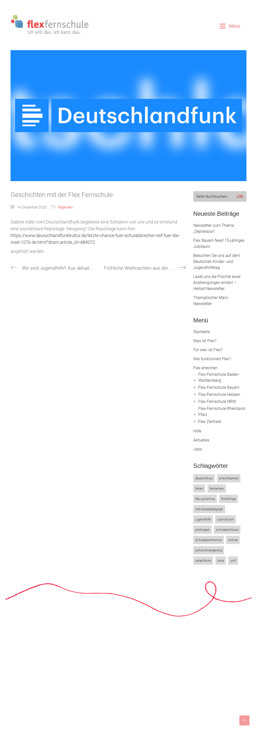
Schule (233, 540)
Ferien (199, 488)
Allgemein (65, 207)
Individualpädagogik (209, 509)
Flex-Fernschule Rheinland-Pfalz (222, 411)
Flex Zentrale (209, 421)
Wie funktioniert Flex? (212, 358)
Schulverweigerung (208, 550)
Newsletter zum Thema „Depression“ (213, 228)
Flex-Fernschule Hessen (219, 394)
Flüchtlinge (228, 499)
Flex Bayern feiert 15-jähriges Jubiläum (218, 243)
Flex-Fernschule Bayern (218, 387)
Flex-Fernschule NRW (217, 401)
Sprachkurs (203, 560)
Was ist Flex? (204, 340)
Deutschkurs (204, 478)
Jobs (197, 449)
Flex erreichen (205, 367)
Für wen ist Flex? (208, 349)
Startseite (201, 331)
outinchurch (225, 519)
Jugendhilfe (203, 519)
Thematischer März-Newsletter (211, 300)
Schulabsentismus (208, 540)
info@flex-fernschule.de (112, 694)
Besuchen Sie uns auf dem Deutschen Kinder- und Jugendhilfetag (216, 261)
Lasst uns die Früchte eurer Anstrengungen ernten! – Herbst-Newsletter (217, 282)
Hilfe (197, 431)
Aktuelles (201, 440)
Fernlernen (217, 488)
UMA (220, 560)
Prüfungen (202, 530)
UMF (233, 560)
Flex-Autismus (205, 499)
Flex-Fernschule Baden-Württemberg (219, 377)
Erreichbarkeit (228, 478)
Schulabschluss (227, 530)
